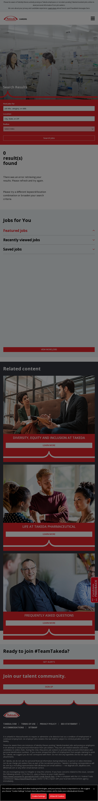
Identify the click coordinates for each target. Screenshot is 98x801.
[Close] (94, 789)
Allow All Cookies (57, 796)
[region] (49, 793)
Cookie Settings (38, 796)
